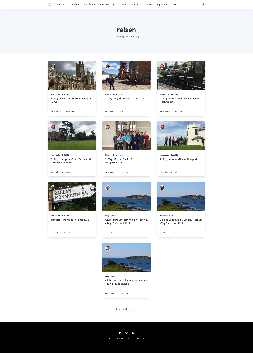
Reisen (135, 4)
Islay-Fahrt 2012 (111, 215)
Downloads (89, 4)
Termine (74, 4)
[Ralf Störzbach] (162, 66)
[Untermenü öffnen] (175, 4)
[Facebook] (120, 333)
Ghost (145, 339)
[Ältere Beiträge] (134, 309)
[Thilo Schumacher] (53, 66)
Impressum (162, 4)
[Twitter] (126, 333)
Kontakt (148, 4)
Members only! (107, 4)
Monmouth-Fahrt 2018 (60, 94)
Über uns (61, 4)
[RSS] (133, 333)
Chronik (124, 4)
